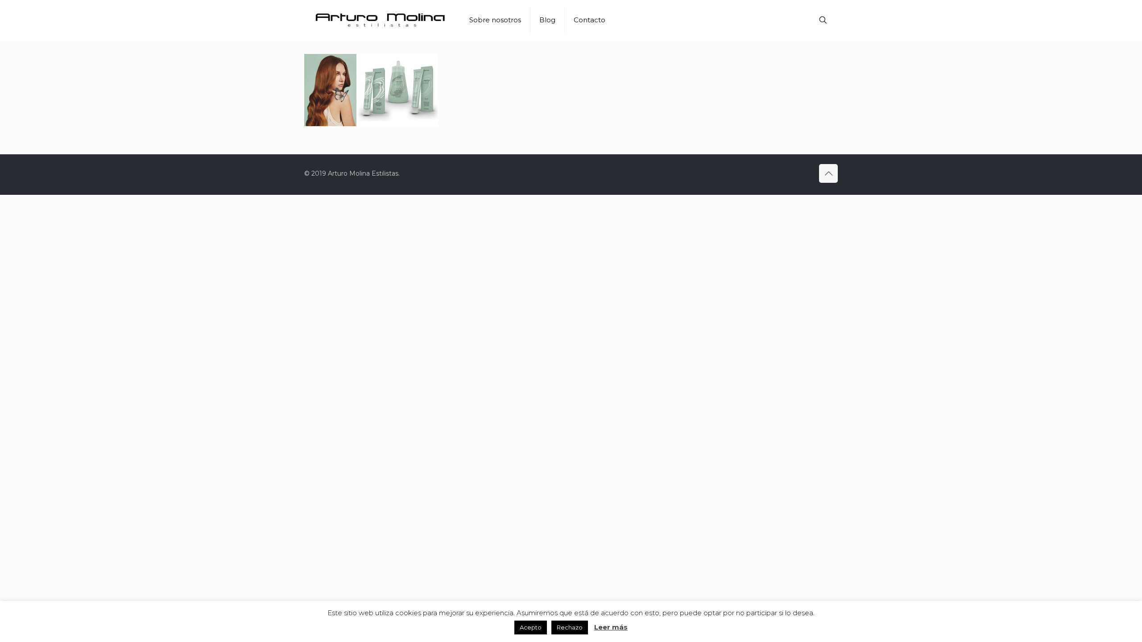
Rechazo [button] (570, 627)
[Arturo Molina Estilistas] (380, 20)
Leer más (611, 627)
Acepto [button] (531, 627)
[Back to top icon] (828, 173)
